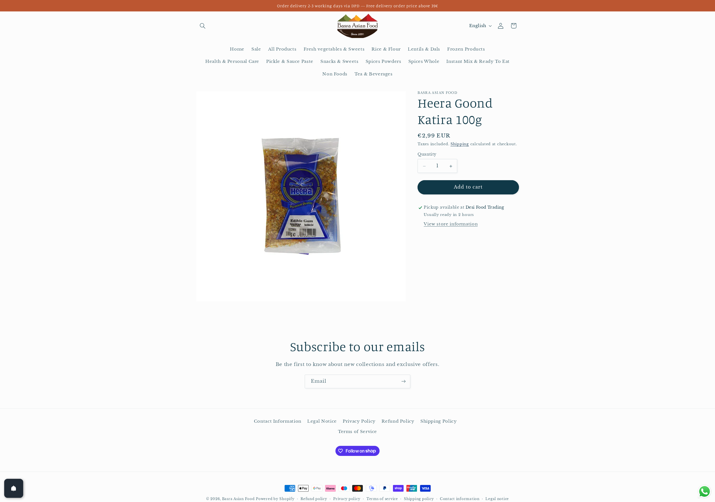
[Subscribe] (403, 381)
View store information (451, 224)
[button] (202, 25)
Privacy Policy (359, 421)
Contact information (460, 499)
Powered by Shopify (275, 499)
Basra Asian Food (238, 499)
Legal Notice (322, 421)
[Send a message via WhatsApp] (704, 491)
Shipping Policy (438, 421)
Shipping (460, 144)
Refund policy (314, 499)
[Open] (13, 488)
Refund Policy (398, 421)
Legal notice (497, 499)
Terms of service (382, 499)
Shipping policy (419, 499)
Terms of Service (357, 431)
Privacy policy (346, 499)
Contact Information (277, 421)
